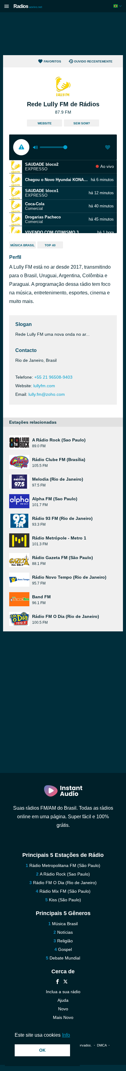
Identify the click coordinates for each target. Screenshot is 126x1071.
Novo (63, 1008)
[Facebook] (57, 982)
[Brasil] (118, 6)
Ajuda (63, 1000)
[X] (65, 982)
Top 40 (50, 245)
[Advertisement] (63, 33)
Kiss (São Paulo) (65, 899)
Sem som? (81, 123)
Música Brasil (22, 245)
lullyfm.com (44, 385)
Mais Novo (63, 1017)
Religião (65, 940)
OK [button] (42, 1050)
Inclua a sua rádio (63, 991)
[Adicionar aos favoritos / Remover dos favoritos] (107, 148)
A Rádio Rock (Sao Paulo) (65, 874)
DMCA (101, 1045)
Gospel (65, 949)
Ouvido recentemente (93, 61)
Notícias (65, 932)
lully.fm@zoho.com (46, 394)
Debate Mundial (65, 958)
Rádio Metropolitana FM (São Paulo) (64, 865)
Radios (27, 6)
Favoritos (52, 61)
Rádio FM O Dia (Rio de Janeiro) (65, 882)
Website (45, 123)
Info (66, 1035)
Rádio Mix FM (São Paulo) (65, 891)
